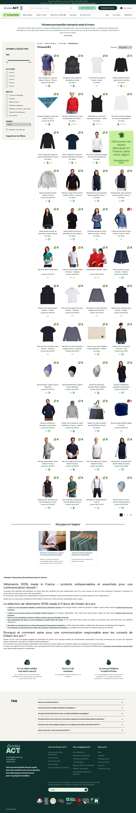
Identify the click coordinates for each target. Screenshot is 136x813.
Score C (11, 79)
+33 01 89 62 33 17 (87, 8)
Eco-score (10, 69)
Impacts (9, 92)
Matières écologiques (16, 105)
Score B (11, 76)
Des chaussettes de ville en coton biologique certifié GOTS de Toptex (35, 620)
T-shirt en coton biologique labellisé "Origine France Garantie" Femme (34, 607)
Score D (11, 83)
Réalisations (128, 15)
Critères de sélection (81, 759)
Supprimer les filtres (15, 136)
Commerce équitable (16, 95)
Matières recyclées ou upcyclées (19, 109)
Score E (11, 86)
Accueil (40, 43)
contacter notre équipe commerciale (118, 646)
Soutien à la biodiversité (17, 112)
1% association (78, 762)
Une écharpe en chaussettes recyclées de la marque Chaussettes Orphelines (37, 628)
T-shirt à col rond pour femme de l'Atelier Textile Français (30, 613)
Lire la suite (68, 35)
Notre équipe (53, 764)
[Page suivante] (130, 514)
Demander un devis (107, 8)
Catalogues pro (103, 759)
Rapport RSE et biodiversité (83, 765)
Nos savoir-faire (54, 761)
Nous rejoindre (103, 762)
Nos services (53, 758)
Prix (7, 55)
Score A (11, 72)
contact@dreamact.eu (14, 757)
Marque (9, 121)
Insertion (12, 99)
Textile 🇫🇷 (62, 43)
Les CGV (101, 765)
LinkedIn (101, 755)
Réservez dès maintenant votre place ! (84, 3)
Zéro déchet (13, 115)
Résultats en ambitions (81, 755)
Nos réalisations (79, 752)
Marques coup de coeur (17, 129)
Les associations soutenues (58, 767)
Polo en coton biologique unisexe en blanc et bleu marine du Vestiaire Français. (38, 617)
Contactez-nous (104, 768)
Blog (99, 752)
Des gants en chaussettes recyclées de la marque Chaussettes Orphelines (36, 625)
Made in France (14, 102)
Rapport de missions (81, 768)
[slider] (7, 60)
